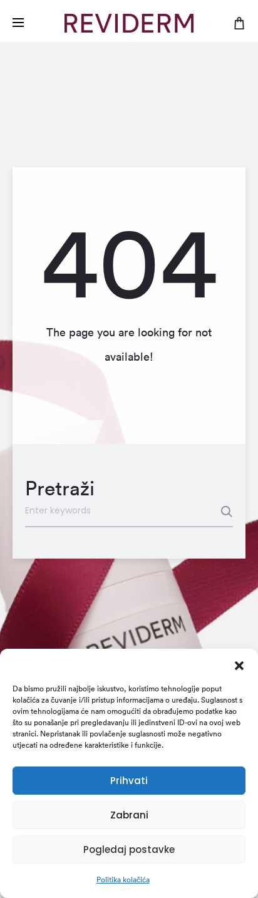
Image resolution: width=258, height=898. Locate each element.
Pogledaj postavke (129, 849)
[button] (239, 664)
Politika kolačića (123, 879)
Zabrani (129, 815)
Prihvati (129, 780)
